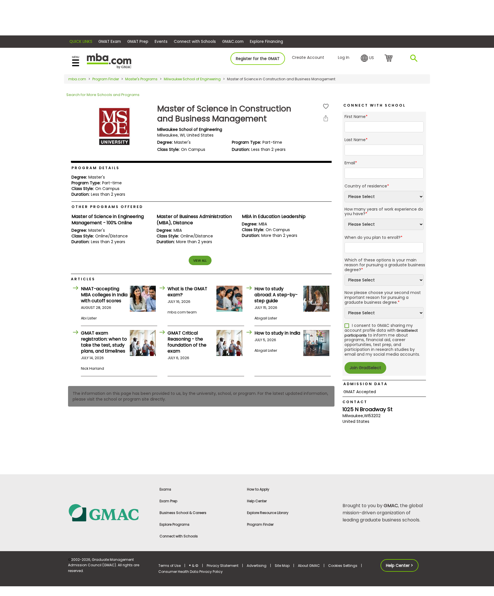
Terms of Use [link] (169, 565)
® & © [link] (193, 565)
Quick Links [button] (80, 41)
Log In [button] (343, 57)
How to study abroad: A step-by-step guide (276, 294)
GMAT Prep (137, 41)
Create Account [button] (308, 57)
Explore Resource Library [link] (267, 512)
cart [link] (390, 59)
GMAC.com (233, 41)
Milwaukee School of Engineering (192, 79)
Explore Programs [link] (175, 524)
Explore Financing (266, 41)
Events (161, 41)
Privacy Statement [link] (222, 565)
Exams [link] (165, 489)
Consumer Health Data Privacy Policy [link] (190, 571)
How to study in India (277, 333)
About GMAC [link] (309, 565)
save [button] (326, 106)
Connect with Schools (195, 41)
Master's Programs (141, 79)
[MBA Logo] (109, 60)
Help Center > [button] (399, 565)
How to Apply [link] (258, 489)
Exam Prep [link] (168, 501)
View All (200, 260)
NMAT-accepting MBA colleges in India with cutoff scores (104, 294)
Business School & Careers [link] (183, 512)
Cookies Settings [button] (342, 565)
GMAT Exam (109, 41)
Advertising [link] (256, 565)
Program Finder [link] (260, 524)
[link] (110, 512)
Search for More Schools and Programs (103, 94)
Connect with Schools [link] (179, 536)
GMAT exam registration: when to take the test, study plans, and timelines (104, 342)
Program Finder (105, 79)
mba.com (77, 79)
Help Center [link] (257, 501)
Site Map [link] (282, 565)
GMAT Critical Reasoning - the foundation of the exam (187, 342)
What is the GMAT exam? (187, 291)
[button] (367, 58)
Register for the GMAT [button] (258, 58)
